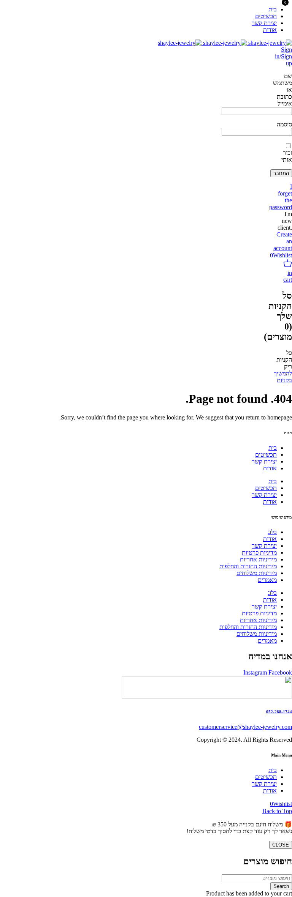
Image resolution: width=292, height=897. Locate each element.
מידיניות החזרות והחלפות (248, 566)
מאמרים (267, 580)
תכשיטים (266, 454)
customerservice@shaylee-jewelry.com (245, 727)
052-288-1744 (279, 711)
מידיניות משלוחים (256, 573)
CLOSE (280, 845)
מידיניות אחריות (258, 559)
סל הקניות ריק (284, 360)
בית (272, 448)
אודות (270, 468)
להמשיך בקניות (283, 376)
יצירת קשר (264, 461)
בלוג (272, 532)
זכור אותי (286, 156)
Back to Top (277, 811)
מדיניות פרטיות (259, 552)
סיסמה (284, 124)
